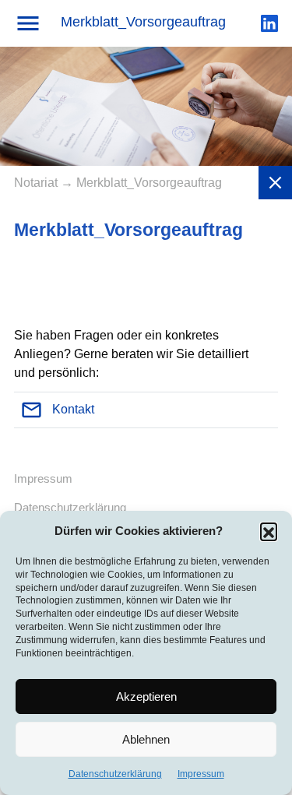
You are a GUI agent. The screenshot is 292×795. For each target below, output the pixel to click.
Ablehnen (146, 739)
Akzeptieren (146, 696)
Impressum (201, 774)
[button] (268, 531)
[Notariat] (275, 182)
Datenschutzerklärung (115, 774)
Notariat (37, 182)
